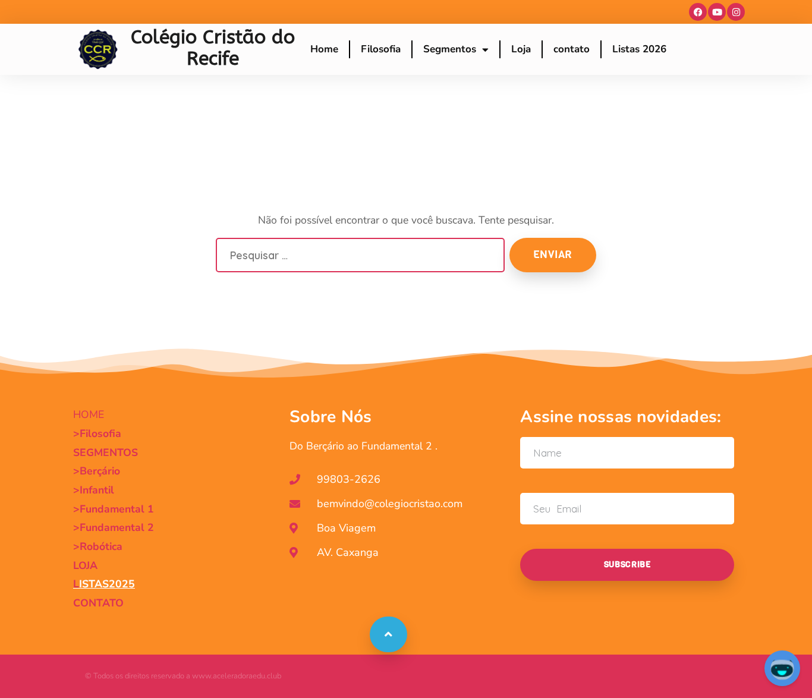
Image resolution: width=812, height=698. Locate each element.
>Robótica (97, 546)
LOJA (85, 565)
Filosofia (381, 49)
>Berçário (96, 471)
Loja (521, 49)
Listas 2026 (639, 49)
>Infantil (93, 490)
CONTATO (98, 603)
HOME (88, 414)
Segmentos (449, 49)
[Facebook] (698, 12)
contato (571, 49)
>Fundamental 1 (113, 509)
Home (324, 49)
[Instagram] (736, 12)
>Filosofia (97, 433)
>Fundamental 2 (113, 527)
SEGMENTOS (105, 452)
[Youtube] (717, 12)
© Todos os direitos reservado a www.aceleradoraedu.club (183, 676)
